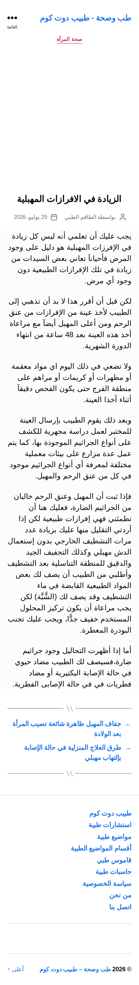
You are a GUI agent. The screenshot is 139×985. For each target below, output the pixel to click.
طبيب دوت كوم (110, 813)
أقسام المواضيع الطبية (101, 848)
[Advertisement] (69, 120)
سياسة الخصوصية (107, 883)
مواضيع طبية (114, 836)
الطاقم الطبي (80, 217)
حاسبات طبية (114, 871)
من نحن (120, 895)
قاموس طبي (114, 860)
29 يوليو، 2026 (30, 217)
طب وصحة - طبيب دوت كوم (86, 17)
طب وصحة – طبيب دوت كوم (75, 969)
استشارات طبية (110, 825)
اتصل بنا (120, 907)
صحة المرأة (69, 39)
